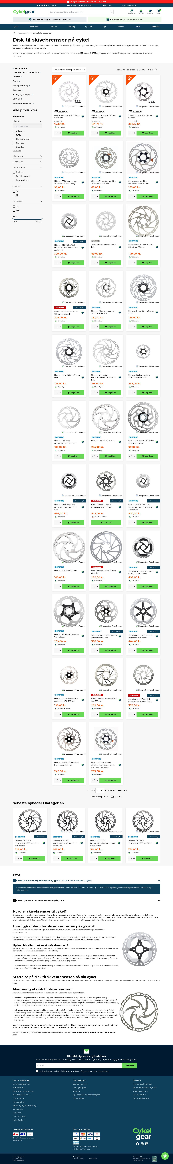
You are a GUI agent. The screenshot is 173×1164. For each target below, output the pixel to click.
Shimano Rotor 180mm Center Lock (67, 376)
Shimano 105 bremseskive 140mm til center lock (139, 376)
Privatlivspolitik (140, 1091)
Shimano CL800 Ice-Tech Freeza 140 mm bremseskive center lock (140, 507)
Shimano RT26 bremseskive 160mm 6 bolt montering (65, 182)
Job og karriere (80, 1084)
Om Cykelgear (79, 1080)
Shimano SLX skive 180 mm (102, 441)
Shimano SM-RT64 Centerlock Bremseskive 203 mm (66, 764)
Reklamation (19, 1102)
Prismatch (18, 1109)
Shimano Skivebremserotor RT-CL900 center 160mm (141, 572)
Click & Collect (19, 1116)
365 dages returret (21, 1095)
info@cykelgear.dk (18, 1160)
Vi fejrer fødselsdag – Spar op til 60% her (88, 2)
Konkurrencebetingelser (145, 1087)
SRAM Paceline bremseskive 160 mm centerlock (66, 313)
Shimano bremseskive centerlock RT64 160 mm (138, 182)
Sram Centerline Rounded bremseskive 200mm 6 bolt (139, 700)
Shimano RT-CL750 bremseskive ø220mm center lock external (27, 843)
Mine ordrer (18, 1087)
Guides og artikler (21, 1084)
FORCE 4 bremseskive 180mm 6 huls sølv (67, 116)
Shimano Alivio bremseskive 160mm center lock (102, 312)
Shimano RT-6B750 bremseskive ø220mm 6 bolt (140, 842)
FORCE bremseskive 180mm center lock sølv (103, 116)
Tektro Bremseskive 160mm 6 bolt (103, 246)
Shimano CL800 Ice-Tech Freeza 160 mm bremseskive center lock (66, 247)
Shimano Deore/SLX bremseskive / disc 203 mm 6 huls (103, 377)
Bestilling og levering (23, 1091)
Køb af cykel (18, 1120)
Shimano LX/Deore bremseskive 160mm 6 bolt (65, 442)
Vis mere (17, 150)
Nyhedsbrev (78, 1098)
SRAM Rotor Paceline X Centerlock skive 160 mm (101, 506)
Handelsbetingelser (142, 1084)
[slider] (13, 219)
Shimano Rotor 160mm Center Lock (141, 312)
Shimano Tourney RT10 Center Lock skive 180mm (141, 442)
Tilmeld (130, 1065)
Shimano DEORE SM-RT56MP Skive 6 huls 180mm (140, 246)
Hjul (104, 27)
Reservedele (34, 27)
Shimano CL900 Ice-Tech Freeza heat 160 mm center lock (65, 507)
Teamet (76, 1091)
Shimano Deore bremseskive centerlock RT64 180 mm (66, 700)
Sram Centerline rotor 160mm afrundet (103, 572)
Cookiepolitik (139, 1095)
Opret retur (18, 1098)
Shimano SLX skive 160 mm (65, 571)
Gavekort (17, 1113)
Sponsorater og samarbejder (86, 1095)
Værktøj (71, 27)
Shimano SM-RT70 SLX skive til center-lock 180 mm (104, 636)
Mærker (120, 27)
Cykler (15, 27)
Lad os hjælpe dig (21, 1080)
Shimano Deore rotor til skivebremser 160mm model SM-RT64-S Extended (103, 765)
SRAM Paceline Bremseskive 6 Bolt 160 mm (104, 700)
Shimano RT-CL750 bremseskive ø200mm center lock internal (65, 843)
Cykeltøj (88, 27)
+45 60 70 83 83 (17, 1159)
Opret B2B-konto (141, 1098)
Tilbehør (53, 27)
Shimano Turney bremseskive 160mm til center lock (103, 182)
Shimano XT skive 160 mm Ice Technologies (66, 636)
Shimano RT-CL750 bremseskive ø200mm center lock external (102, 843)
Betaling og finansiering (24, 1105)
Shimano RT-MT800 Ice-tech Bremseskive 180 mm (140, 636)
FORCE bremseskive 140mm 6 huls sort (141, 116)
